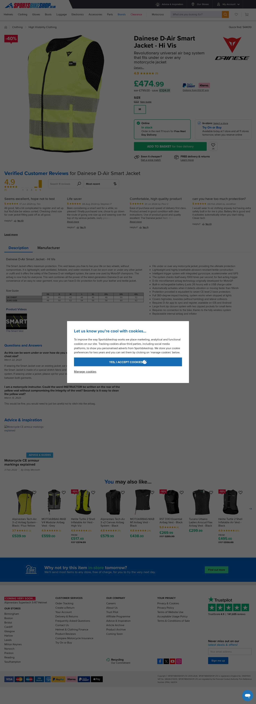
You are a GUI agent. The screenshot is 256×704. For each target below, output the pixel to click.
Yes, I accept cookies (126, 362)
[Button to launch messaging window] (247, 695)
